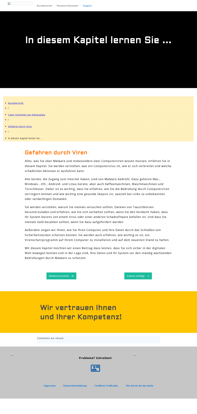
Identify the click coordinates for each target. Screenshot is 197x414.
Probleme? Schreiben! (95, 358)
